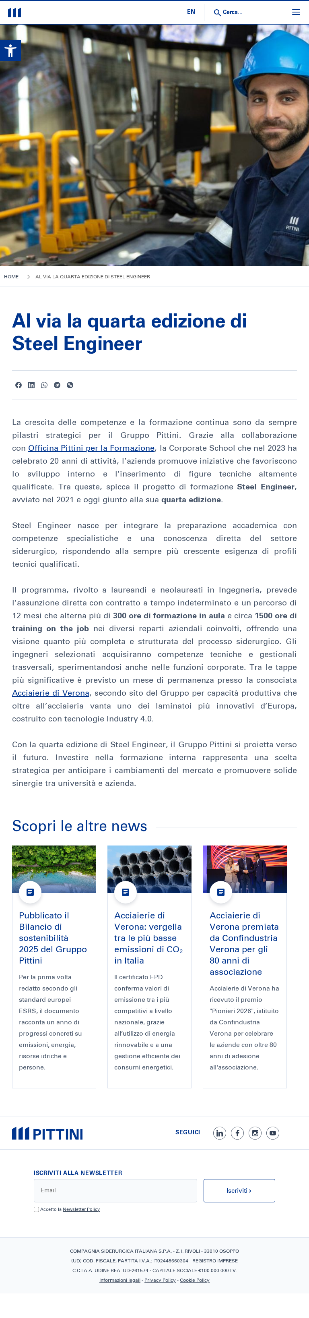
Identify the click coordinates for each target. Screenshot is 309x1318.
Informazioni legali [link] (119, 1280)
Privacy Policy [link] (160, 1280)
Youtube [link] (272, 1133)
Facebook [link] (18, 385)
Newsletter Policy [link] (81, 1209)
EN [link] (191, 12)
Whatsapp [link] (44, 385)
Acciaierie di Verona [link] (50, 693)
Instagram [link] (255, 1133)
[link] (10, 50)
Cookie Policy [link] (195, 1280)
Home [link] (11, 277)
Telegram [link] (57, 385)
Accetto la (70, 1209)
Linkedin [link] (31, 385)
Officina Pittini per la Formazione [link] (91, 448)
